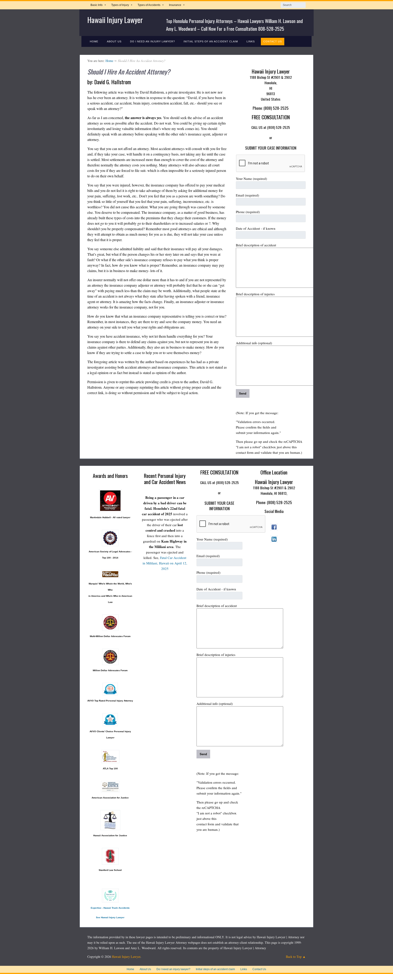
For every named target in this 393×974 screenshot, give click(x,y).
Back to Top (294, 956)
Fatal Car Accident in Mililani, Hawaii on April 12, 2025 (165, 563)
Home (94, 41)
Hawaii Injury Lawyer (115, 19)
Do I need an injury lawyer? (152, 41)
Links (251, 41)
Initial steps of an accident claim (211, 41)
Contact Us (272, 41)
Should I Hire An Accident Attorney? (128, 71)
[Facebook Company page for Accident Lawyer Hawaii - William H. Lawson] (274, 529)
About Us (114, 41)
